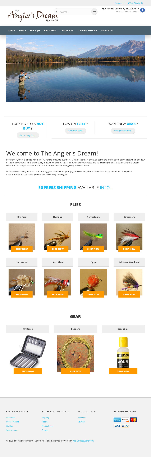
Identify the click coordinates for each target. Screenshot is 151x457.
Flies (10, 30)
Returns (45, 422)
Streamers (129, 217)
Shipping (45, 417)
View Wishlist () (136, 3)
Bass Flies (57, 262)
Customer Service (86, 30)
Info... (106, 187)
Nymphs (57, 217)
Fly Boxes (28, 328)
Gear (21, 30)
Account (118, 3)
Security (45, 430)
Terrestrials (93, 217)
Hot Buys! (35, 30)
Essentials (123, 328)
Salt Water (22, 262)
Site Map (81, 422)
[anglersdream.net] (32, 15)
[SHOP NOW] (22, 236)
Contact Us (10, 417)
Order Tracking (12, 422)
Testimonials (66, 30)
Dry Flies (21, 217)
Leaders (75, 328)
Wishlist (9, 426)
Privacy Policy (47, 426)
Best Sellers (50, 30)
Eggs (93, 262)
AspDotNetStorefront (83, 440)
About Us (106, 30)
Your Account (11, 430)
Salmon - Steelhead (129, 262)
